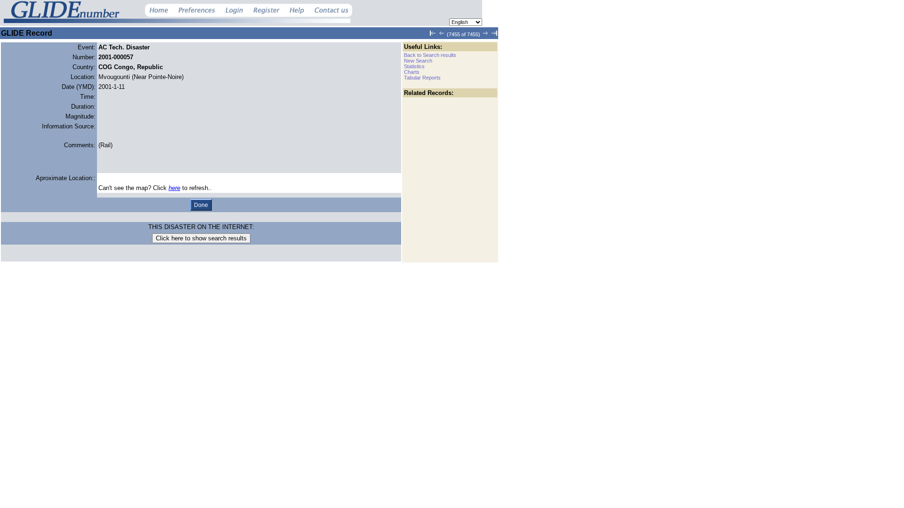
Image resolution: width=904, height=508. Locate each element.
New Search (418, 61)
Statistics (414, 66)
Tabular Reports (422, 77)
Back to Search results (430, 55)
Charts (412, 72)
